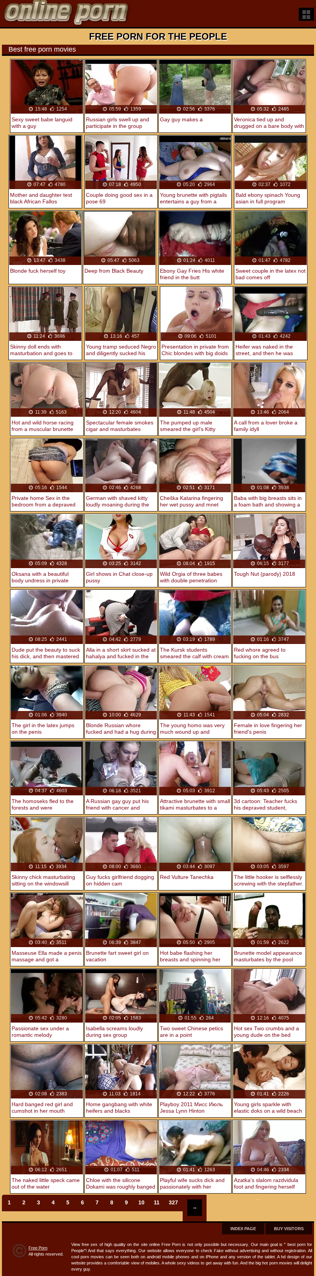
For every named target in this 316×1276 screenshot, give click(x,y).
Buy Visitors (289, 1228)
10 (141, 1202)
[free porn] (67, 13)
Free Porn (38, 1248)
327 (173, 1202)
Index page (243, 1228)
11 (157, 1202)
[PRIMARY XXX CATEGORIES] (306, 14)
